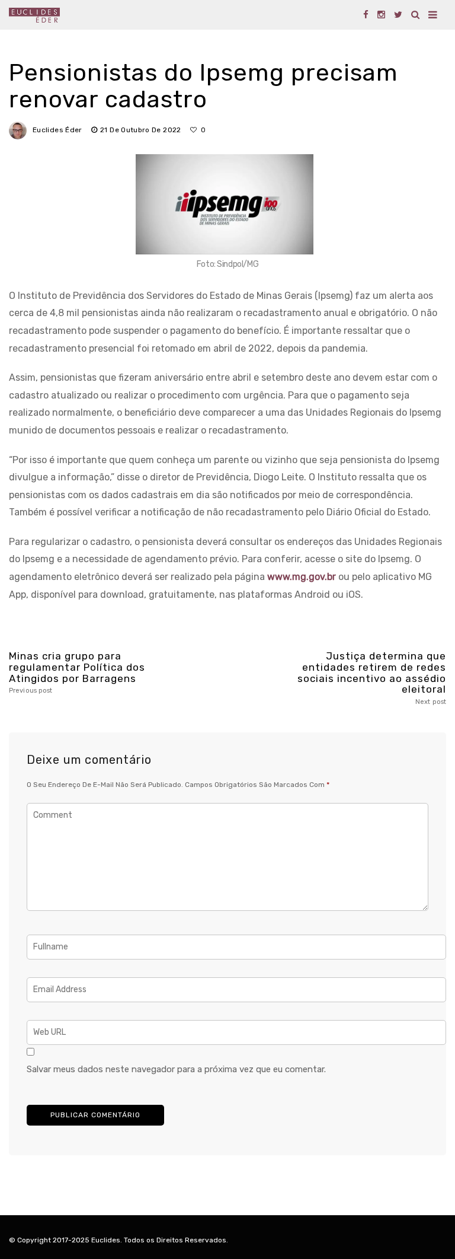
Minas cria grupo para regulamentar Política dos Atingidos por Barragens (77, 672)
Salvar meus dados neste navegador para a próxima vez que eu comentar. (176, 1069)
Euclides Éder (57, 130)
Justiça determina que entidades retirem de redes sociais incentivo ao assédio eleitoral (371, 678)
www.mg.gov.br (301, 576)
